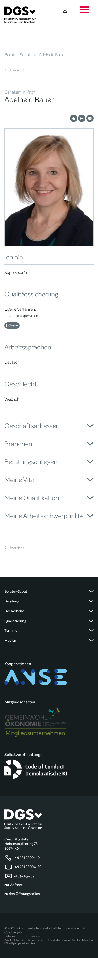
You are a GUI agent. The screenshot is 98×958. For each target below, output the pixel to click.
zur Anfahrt (13, 885)
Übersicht (16, 70)
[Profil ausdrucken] (81, 118)
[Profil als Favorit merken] (73, 118)
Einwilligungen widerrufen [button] (20, 943)
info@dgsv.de (23, 876)
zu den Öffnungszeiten (22, 893)
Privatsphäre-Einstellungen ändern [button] (24, 940)
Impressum (33, 936)
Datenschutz (13, 936)
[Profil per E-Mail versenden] (90, 118)
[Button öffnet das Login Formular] (65, 9)
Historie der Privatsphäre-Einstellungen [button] (70, 940)
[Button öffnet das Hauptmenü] (84, 9)
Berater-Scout (17, 54)
